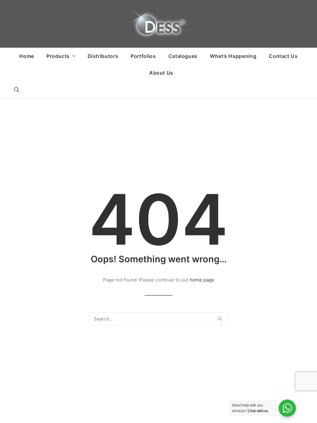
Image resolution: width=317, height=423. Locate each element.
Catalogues (183, 56)
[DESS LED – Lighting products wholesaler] (158, 23)
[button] (17, 89)
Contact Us (283, 56)
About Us (161, 73)
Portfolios (143, 56)
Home (26, 56)
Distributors (103, 56)
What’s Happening (233, 56)
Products (58, 56)
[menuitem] (27, 56)
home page (202, 280)
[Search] (158, 318)
